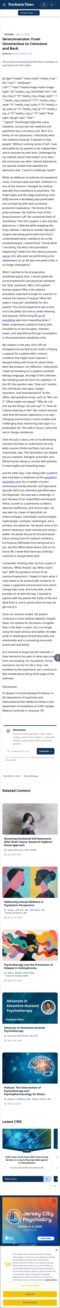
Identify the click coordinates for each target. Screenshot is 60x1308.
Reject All (30, 1294)
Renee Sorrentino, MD (16, 912)
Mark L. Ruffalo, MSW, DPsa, (21, 972)
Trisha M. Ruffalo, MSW (16, 975)
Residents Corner (11, 776)
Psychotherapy (31, 776)
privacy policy (10, 760)
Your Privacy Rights (30, 1285)
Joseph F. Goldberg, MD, (19, 1099)
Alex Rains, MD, (37, 910)
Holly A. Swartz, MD (41, 1099)
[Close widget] (54, 1201)
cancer (6, 256)
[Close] (56, 1250)
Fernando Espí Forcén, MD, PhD (22, 1035)
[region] (30, 1277)
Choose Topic (26, 12)
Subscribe (44, 751)
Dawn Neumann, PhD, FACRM (21, 849)
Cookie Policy (51, 1280)
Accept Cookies (30, 1302)
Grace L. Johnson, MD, (18, 910)
